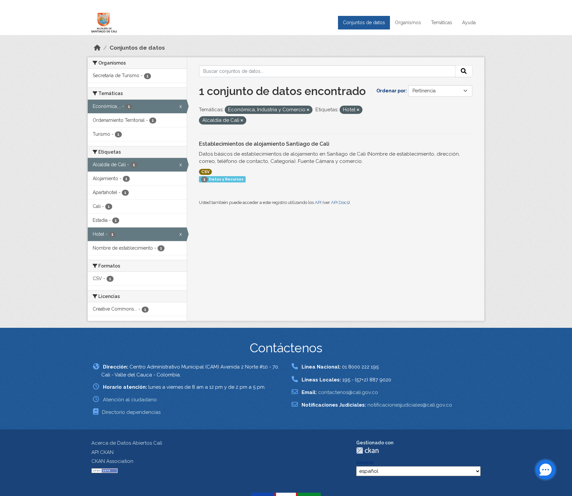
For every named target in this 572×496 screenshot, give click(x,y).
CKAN (367, 450)
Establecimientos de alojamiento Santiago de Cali (264, 144)
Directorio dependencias (131, 412)
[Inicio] (97, 47)
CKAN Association (112, 461)
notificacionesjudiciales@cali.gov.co (409, 405)
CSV (205, 172)
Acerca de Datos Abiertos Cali (126, 443)
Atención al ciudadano (130, 400)
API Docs (340, 202)
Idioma (364, 462)
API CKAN (102, 452)
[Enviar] (463, 71)
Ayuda (469, 22)
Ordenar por (390, 90)
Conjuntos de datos (364, 22)
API (318, 202)
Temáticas (441, 22)
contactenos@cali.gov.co (348, 392)
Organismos (408, 22)
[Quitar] (308, 110)
